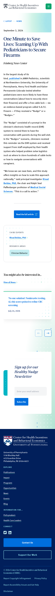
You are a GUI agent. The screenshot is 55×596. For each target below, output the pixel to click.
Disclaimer (8, 591)
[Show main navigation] (48, 6)
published (14, 78)
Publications (9, 472)
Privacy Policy (40, 578)
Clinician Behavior (19, 252)
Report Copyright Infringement (17, 578)
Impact (7, 477)
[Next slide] (47, 333)
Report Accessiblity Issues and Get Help (21, 584)
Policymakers (9, 515)
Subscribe (21, 401)
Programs (8, 482)
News (6, 493)
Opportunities (10, 487)
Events (7, 498)
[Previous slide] (38, 333)
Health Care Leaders (12, 520)
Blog (6, 503)
